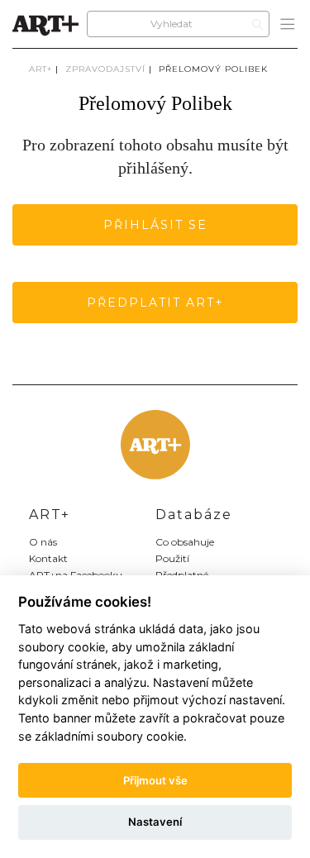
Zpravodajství (105, 69)
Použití (172, 558)
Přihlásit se (155, 224)
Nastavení (155, 821)
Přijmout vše (155, 780)
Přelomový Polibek (213, 69)
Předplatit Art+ (155, 302)
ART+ (40, 69)
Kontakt (48, 558)
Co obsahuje (184, 542)
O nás (43, 542)
